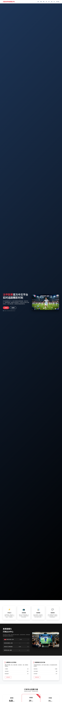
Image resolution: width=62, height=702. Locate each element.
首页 (38, 1)
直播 (41, 1)
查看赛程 (13, 307)
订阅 (46, 1)
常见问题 (57, 1)
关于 (54, 1)
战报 (51, 1)
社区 (49, 1)
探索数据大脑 (37, 677)
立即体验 (6, 307)
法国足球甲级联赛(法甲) (9, 1)
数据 (43, 1)
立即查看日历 (8, 677)
